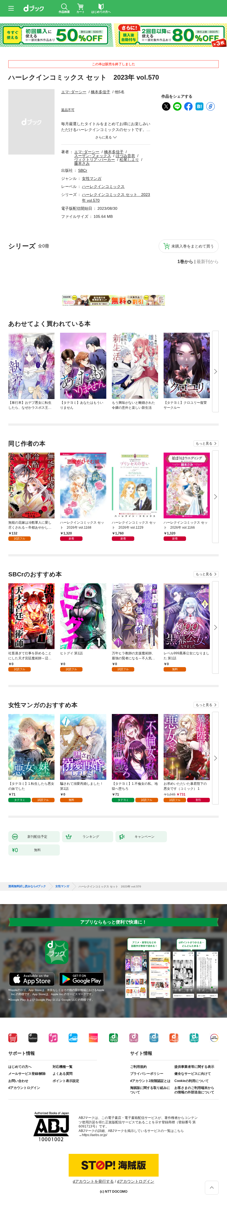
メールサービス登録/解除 (27, 1074)
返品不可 (67, 110)
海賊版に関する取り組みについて (150, 1090)
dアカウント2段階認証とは (150, 1081)
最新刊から (208, 261)
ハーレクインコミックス (103, 186)
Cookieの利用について (191, 1081)
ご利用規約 (138, 1067)
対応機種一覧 (63, 1067)
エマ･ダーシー (73, 92)
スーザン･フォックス (92, 155)
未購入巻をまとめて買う (192, 246)
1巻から (185, 261)
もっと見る (204, 443)
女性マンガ (91, 178)
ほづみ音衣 (125, 155)
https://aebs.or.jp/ (94, 1135)
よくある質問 (63, 1074)
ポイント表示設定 (66, 1081)
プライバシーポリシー (146, 1074)
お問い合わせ (18, 1081)
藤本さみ (82, 163)
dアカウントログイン (24, 1088)
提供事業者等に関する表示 (194, 1067)
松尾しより (129, 159)
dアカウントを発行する (93, 1181)
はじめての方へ (20, 1067)
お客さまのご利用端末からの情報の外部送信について (194, 1090)
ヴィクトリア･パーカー (94, 159)
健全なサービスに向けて (192, 1074)
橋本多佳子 (100, 92)
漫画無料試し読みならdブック (27, 886)
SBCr (82, 170)
